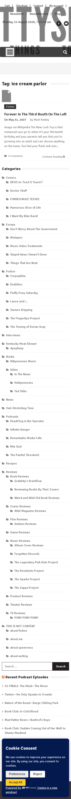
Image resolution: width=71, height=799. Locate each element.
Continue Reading (52, 156)
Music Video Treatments (26, 246)
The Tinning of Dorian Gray (27, 327)
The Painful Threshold (24, 455)
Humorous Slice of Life (25, 208)
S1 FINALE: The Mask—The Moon (26, 686)
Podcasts (12, 417)
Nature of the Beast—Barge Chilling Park (31, 703)
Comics (11, 178)
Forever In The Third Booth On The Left (35, 114)
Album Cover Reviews (29, 545)
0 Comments (15, 156)
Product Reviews (21, 596)
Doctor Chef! (18, 191)
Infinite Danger (20, 430)
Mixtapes (16, 237)
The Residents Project (29, 571)
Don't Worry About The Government (33, 229)
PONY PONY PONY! (26, 618)
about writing (19, 656)
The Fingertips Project (25, 318)
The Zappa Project (26, 588)
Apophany (16, 348)
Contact (38, 6)
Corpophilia (18, 276)
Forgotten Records (26, 554)
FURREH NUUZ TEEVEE (25, 199)
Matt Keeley (41, 120)
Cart (7, 6)
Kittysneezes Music (23, 361)
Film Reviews (19, 519)
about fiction (18, 631)
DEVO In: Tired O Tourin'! (26, 182)
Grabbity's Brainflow (28, 481)
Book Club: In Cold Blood (21, 711)
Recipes (11, 463)
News (9, 400)
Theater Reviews (21, 605)
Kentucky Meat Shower (21, 344)
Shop (58, 14)
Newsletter (17, 14)
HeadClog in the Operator (27, 421)
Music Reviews (20, 541)
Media (10, 357)
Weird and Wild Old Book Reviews (37, 498)
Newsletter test (39, 14)
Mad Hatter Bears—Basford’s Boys (27, 720)
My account (56, 6)
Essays (10, 224)
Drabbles (16, 284)
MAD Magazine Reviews (30, 511)
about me (16, 639)
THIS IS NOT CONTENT (20, 626)
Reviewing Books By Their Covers (36, 489)
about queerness (21, 648)
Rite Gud (16, 446)
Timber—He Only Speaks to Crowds (28, 694)
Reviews (11, 472)
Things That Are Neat (23, 263)
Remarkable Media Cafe (26, 438)
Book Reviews (19, 476)
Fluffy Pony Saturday (24, 293)
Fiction (10, 106)
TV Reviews (17, 613)
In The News (22, 374)
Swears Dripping (21, 310)
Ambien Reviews (25, 524)
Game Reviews (20, 532)
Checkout (21, 6)
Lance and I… (19, 301)
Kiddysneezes (23, 383)
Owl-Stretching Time (20, 408)
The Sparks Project (27, 579)
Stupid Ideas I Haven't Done (28, 254)
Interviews (13, 335)
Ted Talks (20, 391)
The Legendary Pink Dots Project (36, 562)
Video (14, 370)
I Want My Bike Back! (24, 216)
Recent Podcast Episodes (26, 677)
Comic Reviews (20, 506)
